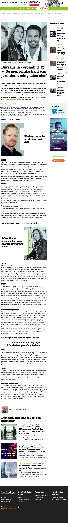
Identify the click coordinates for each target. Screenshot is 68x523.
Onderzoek (34, 463)
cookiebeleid (26, 499)
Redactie (20, 497)
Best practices (38, 13)
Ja (37, 8)
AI (24, 445)
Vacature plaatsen (39, 497)
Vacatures (50, 13)
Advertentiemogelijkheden (41, 495)
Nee (45, 8)
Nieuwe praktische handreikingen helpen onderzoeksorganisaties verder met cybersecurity (61, 36)
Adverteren (58, 13)
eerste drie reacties (15, 99)
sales (64, 499)
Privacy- (20, 499)
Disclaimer (20, 501)
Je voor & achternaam (56, 141)
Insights (23, 13)
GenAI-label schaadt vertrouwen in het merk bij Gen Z (61, 52)
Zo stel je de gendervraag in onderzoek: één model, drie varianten (61, 66)
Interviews (30, 13)
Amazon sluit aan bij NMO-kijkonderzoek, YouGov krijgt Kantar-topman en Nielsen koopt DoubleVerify (32, 430)
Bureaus (26, 425)
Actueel (21, 425)
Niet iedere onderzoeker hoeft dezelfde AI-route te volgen (61, 92)
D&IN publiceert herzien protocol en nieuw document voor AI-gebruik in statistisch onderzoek (32, 449)
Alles (3, 13)
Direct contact (38, 499)
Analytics (9, 13)
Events (44, 13)
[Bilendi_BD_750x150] (40, 6)
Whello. (48, 520)
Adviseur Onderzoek (61, 111)
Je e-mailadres (55, 152)
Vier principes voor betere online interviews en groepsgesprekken (61, 79)
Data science (16, 13)
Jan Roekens (7, 79)
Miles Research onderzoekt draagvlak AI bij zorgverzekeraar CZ (32, 468)
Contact (4, 19)
